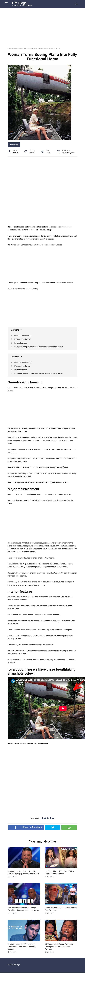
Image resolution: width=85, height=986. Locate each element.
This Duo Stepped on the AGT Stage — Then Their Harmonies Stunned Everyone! (24, 909)
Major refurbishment (22, 339)
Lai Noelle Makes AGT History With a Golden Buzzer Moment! (59, 872)
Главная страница (14, 48)
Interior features (20, 343)
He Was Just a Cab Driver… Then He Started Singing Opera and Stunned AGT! (24, 872)
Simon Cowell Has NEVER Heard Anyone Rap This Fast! (61, 909)
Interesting (14, 145)
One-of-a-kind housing (23, 336)
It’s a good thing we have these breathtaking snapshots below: (38, 347)
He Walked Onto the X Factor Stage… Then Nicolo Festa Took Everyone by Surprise (22, 946)
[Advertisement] (42, 29)
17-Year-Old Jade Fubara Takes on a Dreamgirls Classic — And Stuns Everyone (59, 946)
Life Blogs (19, 3)
